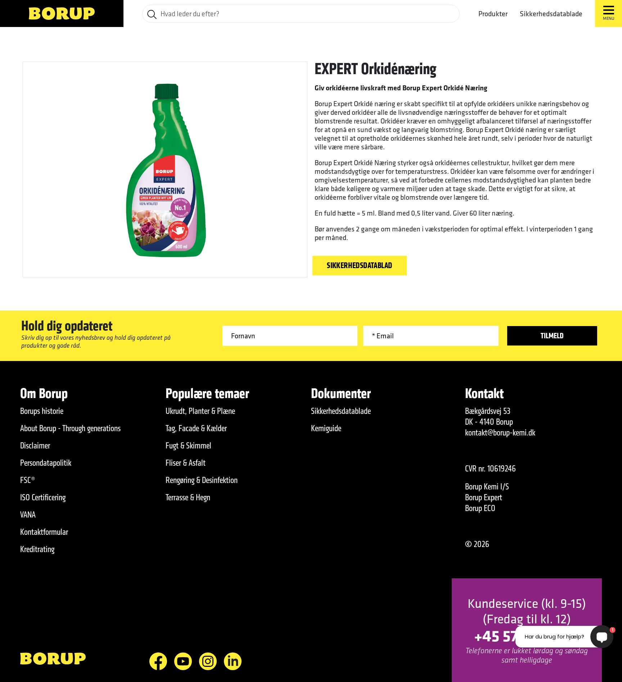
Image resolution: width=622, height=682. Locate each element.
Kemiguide (326, 428)
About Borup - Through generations (70, 428)
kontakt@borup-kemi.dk (500, 432)
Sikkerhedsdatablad (359, 265)
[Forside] (61, 13)
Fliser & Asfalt (186, 462)
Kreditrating (37, 549)
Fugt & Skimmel (188, 445)
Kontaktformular (44, 532)
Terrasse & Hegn (188, 497)
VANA (28, 514)
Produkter (493, 13)
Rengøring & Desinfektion (202, 480)
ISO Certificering (43, 497)
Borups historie (41, 411)
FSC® (27, 480)
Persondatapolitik (45, 462)
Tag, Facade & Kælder (196, 428)
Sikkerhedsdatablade (551, 13)
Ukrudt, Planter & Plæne (200, 411)
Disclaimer (35, 445)
